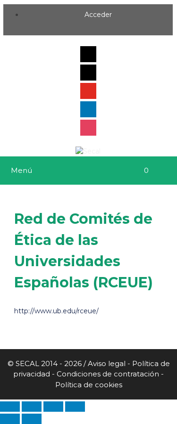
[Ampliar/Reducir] (10, 406)
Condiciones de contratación (108, 373)
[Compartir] (53, 406)
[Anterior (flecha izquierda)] (10, 419)
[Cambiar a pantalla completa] (32, 406)
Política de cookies (88, 384)
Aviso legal (107, 363)
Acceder (98, 14)
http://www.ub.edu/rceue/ (56, 311)
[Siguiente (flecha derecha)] (32, 419)
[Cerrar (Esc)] (75, 406)
